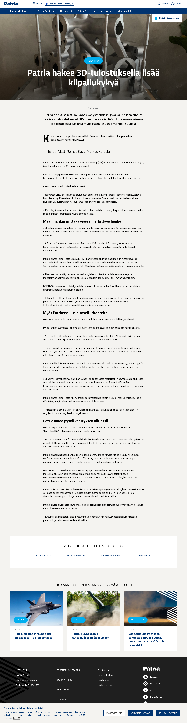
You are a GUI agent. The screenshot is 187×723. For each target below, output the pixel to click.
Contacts (178, 3)
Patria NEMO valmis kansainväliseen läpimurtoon (90, 635)
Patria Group (156, 697)
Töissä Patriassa (86, 11)
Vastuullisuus (107, 11)
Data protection (105, 675)
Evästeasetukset (114, 713)
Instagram (155, 683)
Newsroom (63, 689)
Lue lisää (16, 718)
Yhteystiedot (124, 11)
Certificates (103, 670)
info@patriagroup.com (26, 680)
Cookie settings (105, 684)
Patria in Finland (18, 11)
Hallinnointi (66, 11)
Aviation (21, 620)
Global (39, 3)
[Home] (159, 669)
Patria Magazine (169, 18)
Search (165, 3)
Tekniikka (93, 60)
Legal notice (103, 680)
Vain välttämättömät (140, 713)
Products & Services (68, 670)
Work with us (64, 679)
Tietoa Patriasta (46, 11)
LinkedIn (154, 676)
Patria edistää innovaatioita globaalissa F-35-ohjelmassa (34, 635)
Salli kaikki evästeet (168, 713)
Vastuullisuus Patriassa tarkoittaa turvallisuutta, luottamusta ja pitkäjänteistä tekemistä (148, 639)
